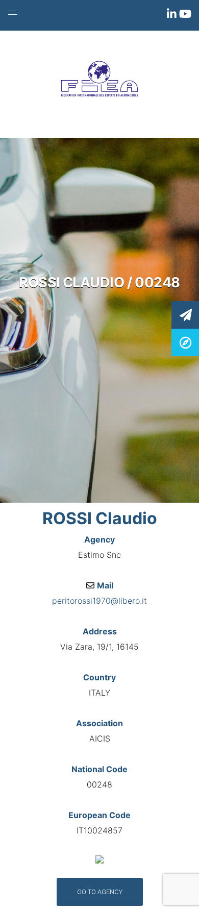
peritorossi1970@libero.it (99, 601)
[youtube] (185, 16)
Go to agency (99, 892)
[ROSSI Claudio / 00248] (185, 342)
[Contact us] (185, 314)
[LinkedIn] (173, 16)
